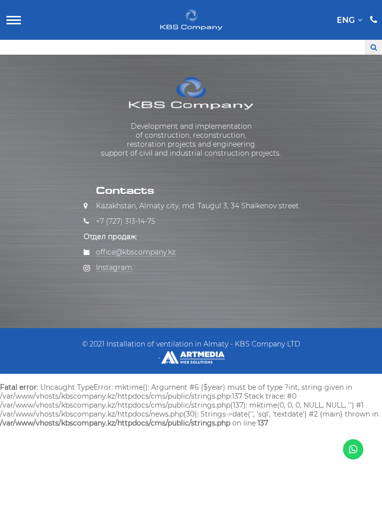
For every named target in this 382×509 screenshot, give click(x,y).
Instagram (114, 267)
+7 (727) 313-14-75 (125, 221)
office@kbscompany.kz (136, 252)
